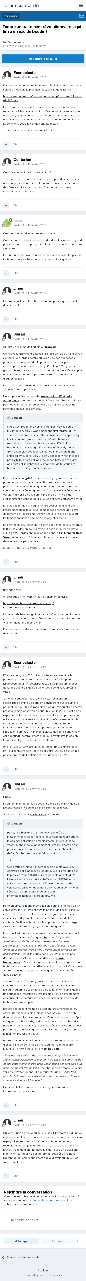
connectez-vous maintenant (50, 1200)
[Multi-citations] (6, 144)
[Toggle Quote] (9, 417)
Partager (22, 1241)
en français (48, 346)
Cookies (43, 1270)
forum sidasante (21, 5)
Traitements (38, 45)
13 (49, 467)
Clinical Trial (57, 1029)
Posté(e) (30, 77)
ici (45, 937)
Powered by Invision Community (43, 1275)
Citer (16, 144)
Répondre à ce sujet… (25, 1220)
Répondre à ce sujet (43, 58)
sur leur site (38, 814)
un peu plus (52, 1048)
